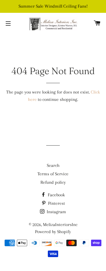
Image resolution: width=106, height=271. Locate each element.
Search (53, 165)
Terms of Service (53, 173)
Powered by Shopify (53, 231)
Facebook (56, 194)
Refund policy (53, 182)
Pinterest (56, 203)
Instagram (56, 211)
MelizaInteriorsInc (60, 224)
